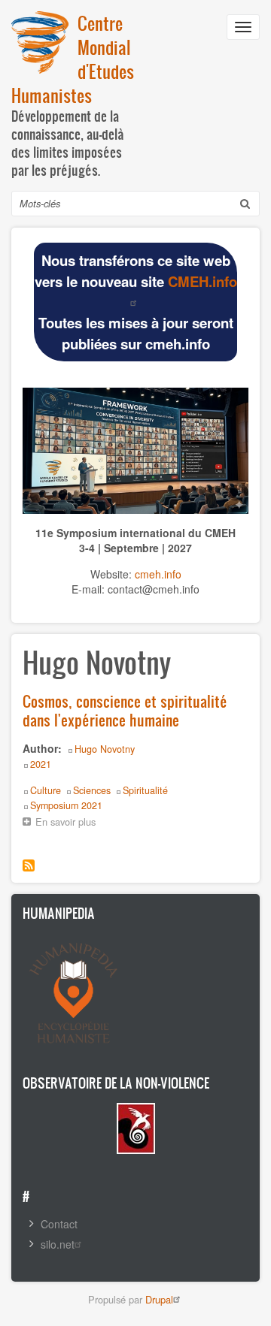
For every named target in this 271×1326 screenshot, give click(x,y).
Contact (59, 1223)
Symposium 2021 (66, 805)
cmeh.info (158, 573)
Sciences (92, 790)
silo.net (58, 1244)
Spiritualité (145, 790)
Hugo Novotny (105, 749)
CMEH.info (202, 281)
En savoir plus (69, 823)
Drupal (159, 1299)
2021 (40, 764)
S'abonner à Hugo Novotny (29, 865)
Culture (45, 790)
